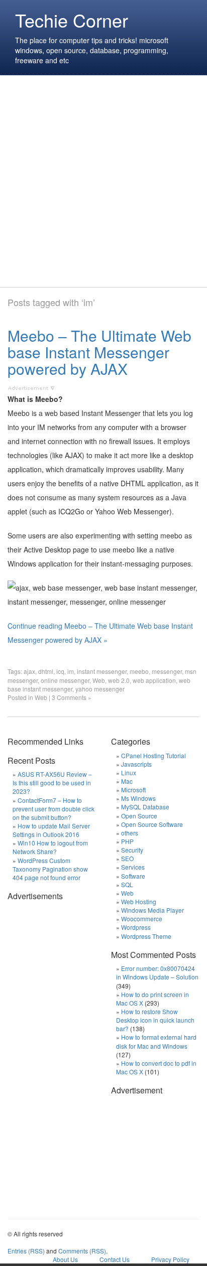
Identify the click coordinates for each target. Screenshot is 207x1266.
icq (60, 671)
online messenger (65, 680)
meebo (139, 671)
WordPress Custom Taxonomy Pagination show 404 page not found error (50, 869)
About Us (65, 1259)
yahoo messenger (100, 688)
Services (133, 867)
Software (133, 876)
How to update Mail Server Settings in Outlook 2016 (51, 829)
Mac (127, 781)
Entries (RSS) (26, 1250)
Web (98, 680)
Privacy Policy (170, 1259)
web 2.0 (119, 680)
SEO (127, 858)
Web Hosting (138, 901)
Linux (128, 772)
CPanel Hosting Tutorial (153, 755)
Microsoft (133, 789)
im (70, 671)
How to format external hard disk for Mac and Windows (156, 1041)
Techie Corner (71, 20)
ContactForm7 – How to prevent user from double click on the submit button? (53, 808)
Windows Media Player (152, 910)
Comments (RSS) (82, 1250)
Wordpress (136, 927)
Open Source (139, 815)
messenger (167, 671)
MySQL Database (145, 806)
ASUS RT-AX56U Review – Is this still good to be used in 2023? (52, 782)
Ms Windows (138, 798)
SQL (127, 884)
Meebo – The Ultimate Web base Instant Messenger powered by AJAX (99, 352)
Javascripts (136, 764)
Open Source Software (152, 824)
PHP (127, 841)
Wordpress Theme (146, 936)
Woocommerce (141, 918)
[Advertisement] (103, 181)
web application (154, 680)
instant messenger (102, 671)
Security (132, 850)
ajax (29, 671)
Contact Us (114, 1259)
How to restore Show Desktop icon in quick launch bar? (155, 1020)
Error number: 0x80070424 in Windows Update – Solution (157, 972)
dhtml (45, 671)
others (129, 832)
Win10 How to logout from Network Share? (50, 847)
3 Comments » (71, 697)
